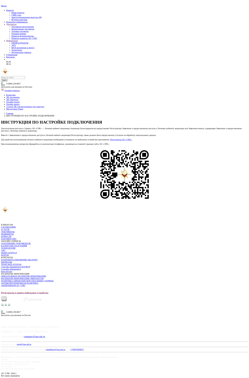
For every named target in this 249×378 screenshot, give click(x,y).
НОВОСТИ (6, 236)
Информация (12, 41)
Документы (11, 24)
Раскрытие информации (17, 22)
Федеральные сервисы (21, 52)
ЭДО (13, 45)
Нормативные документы (22, 29)
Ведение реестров (19, 20)
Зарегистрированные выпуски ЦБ (26, 17)
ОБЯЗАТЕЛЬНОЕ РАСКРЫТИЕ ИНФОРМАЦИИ (23, 276)
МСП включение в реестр (22, 48)
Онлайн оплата (13, 102)
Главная (9, 113)
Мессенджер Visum (14, 109)
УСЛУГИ (5, 229)
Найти (4, 80)
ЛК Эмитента (12, 100)
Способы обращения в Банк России (11, 270)
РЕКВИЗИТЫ (7, 234)
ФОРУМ (5, 255)
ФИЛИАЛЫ (6, 262)
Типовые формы (18, 34)
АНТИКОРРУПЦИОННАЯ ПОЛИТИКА (19, 283)
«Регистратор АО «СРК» (121, 140)
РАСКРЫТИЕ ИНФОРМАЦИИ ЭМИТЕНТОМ (22, 278)
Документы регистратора (22, 27)
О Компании (12, 55)
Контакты (10, 57)
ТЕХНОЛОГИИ (8, 248)
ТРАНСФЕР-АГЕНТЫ (11, 264)
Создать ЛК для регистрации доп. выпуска (25, 107)
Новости (10, 10)
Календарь (11, 95)
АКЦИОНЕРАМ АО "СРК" (13, 285)
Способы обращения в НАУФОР (15, 267)
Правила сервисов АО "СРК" (24, 38)
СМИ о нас (16, 15)
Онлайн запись (13, 104)
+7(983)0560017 (77, 349)
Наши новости (17, 13)
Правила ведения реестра (22, 36)
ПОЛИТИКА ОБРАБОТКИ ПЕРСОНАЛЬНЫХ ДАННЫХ (27, 281)
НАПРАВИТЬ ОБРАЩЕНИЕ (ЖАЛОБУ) (19, 260)
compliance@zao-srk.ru (56, 349)
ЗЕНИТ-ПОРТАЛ (9, 253)
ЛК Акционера (13, 97)
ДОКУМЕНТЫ (8, 232)
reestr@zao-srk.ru (24, 344)
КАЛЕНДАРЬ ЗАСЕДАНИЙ (14, 246)
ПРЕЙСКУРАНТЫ (19, 43)
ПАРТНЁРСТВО (8, 239)
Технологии (16, 50)
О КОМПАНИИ (8, 227)
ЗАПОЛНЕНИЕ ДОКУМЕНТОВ (16, 243)
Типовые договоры (20, 31)
